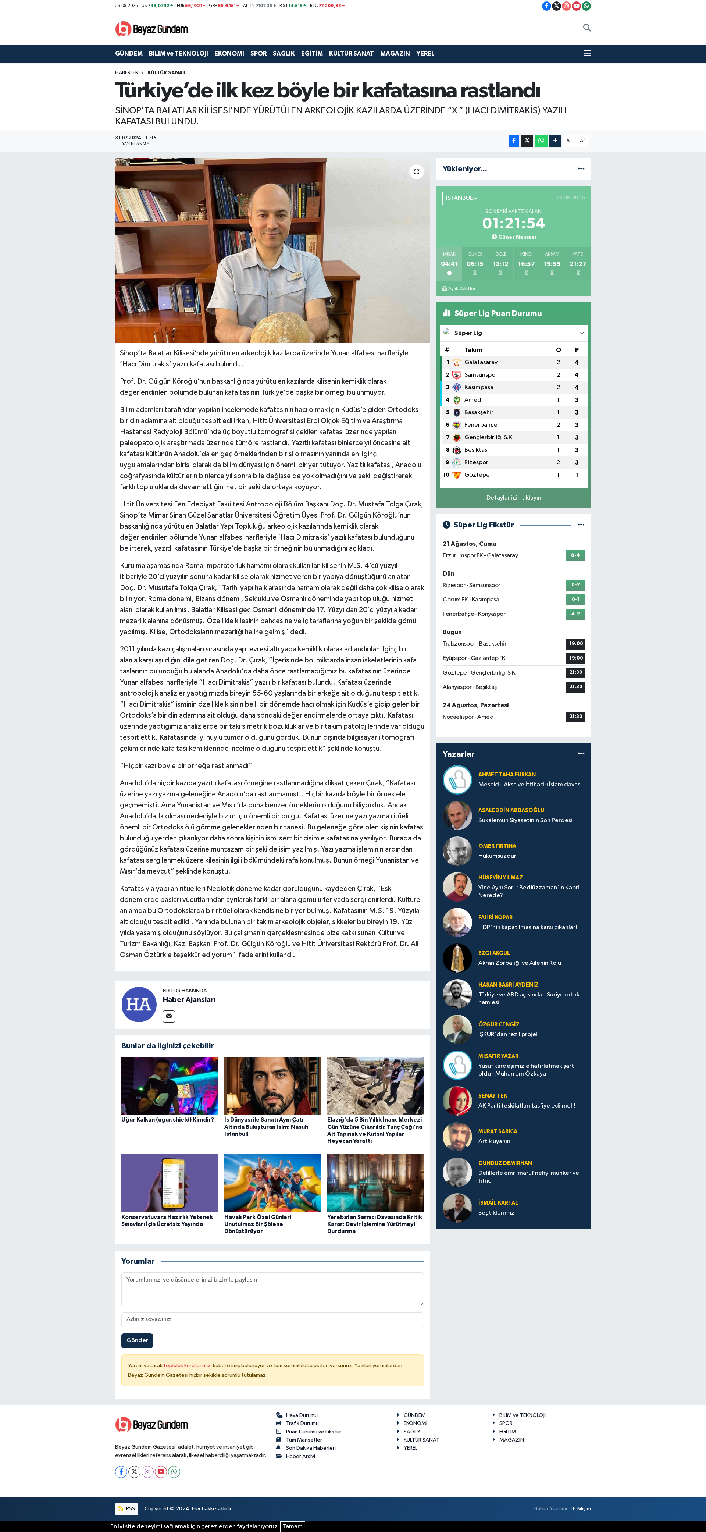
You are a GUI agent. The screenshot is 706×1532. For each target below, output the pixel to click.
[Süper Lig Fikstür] (581, 525)
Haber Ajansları (189, 999)
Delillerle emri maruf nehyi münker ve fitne (528, 1177)
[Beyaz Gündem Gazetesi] (152, 28)
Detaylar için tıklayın (513, 498)
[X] (134, 1472)
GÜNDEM (129, 53)
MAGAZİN (395, 53)
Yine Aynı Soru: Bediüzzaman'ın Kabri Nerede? (529, 892)
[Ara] (587, 28)
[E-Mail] (169, 1016)
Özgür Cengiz (499, 1024)
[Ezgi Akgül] (457, 958)
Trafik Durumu (302, 1423)
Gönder (137, 1340)
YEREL (425, 53)
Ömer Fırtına (497, 846)
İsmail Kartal (498, 1203)
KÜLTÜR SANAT (351, 53)
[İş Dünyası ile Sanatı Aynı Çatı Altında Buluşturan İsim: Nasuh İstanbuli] (272, 1086)
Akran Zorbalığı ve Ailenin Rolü (519, 963)
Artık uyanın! (495, 1141)
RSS (130, 1508)
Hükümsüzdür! (498, 856)
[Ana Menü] (587, 53)
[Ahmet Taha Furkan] (457, 779)
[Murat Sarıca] (457, 1136)
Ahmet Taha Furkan (507, 775)
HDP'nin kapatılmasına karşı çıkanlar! (527, 927)
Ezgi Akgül (494, 953)
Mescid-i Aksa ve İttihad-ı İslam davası (530, 785)
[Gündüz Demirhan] (457, 1172)
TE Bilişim (580, 1508)
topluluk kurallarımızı (188, 1365)
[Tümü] (581, 169)
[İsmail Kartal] (457, 1208)
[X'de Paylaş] (527, 141)
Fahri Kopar (495, 917)
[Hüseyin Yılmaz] (457, 887)
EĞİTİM (312, 53)
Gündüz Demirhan (505, 1163)
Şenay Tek (492, 1096)
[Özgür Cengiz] (457, 1029)
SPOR (258, 53)
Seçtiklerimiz (496, 1213)
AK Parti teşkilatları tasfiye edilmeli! (526, 1106)
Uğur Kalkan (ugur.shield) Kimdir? (167, 1120)
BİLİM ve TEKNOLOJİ (178, 53)
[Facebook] (121, 1472)
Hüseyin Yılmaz (500, 878)
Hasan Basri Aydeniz (508, 985)
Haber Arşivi (300, 1456)
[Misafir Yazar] (457, 1065)
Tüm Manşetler (304, 1440)
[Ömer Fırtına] (457, 851)
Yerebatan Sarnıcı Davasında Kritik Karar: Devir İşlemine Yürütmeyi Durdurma (374, 1224)
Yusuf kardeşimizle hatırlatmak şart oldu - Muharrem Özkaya (526, 1070)
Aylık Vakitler (461, 288)
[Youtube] (161, 1472)
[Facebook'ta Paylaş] (514, 141)
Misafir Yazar (498, 1056)
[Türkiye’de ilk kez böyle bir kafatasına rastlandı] (272, 250)
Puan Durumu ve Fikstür (313, 1432)
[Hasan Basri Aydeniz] (457, 994)
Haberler (126, 72)
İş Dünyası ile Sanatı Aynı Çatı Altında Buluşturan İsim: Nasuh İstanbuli (266, 1127)
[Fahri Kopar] (457, 922)
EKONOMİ (229, 53)
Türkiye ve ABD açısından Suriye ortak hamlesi (529, 999)
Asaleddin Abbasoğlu (511, 810)
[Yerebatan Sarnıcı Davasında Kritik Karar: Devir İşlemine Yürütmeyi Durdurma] (375, 1183)
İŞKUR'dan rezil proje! (508, 1034)
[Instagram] (148, 1472)
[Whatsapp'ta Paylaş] (541, 141)
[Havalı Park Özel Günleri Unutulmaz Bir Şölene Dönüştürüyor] (272, 1183)
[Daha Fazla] (555, 141)
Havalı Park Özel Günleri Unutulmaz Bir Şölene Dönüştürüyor (257, 1224)
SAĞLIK (284, 53)
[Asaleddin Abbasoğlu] (457, 815)
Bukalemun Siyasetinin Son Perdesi (525, 820)
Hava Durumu (302, 1415)
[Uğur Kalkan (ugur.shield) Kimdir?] (169, 1086)
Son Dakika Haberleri (311, 1448)
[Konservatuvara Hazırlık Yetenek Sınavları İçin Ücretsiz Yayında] (169, 1183)
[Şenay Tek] (457, 1101)
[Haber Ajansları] (139, 1004)
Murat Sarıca (497, 1131)
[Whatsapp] (174, 1472)
